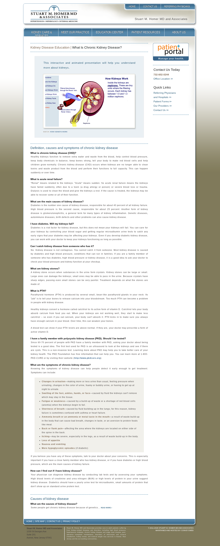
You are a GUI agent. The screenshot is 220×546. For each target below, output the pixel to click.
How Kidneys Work (59, 132)
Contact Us (159, 110)
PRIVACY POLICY (71, 521)
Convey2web (187, 530)
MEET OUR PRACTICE (75, 32)
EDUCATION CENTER (109, 32)
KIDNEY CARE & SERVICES (41, 34)
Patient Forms (161, 101)
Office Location (161, 78)
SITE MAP (40, 521)
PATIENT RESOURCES (146, 32)
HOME (132, 6)
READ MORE (106, 508)
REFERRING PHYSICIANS (177, 6)
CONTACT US (150, 6)
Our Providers (161, 105)
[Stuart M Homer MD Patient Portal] (171, 60)
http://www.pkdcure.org (87, 358)
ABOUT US (179, 32)
